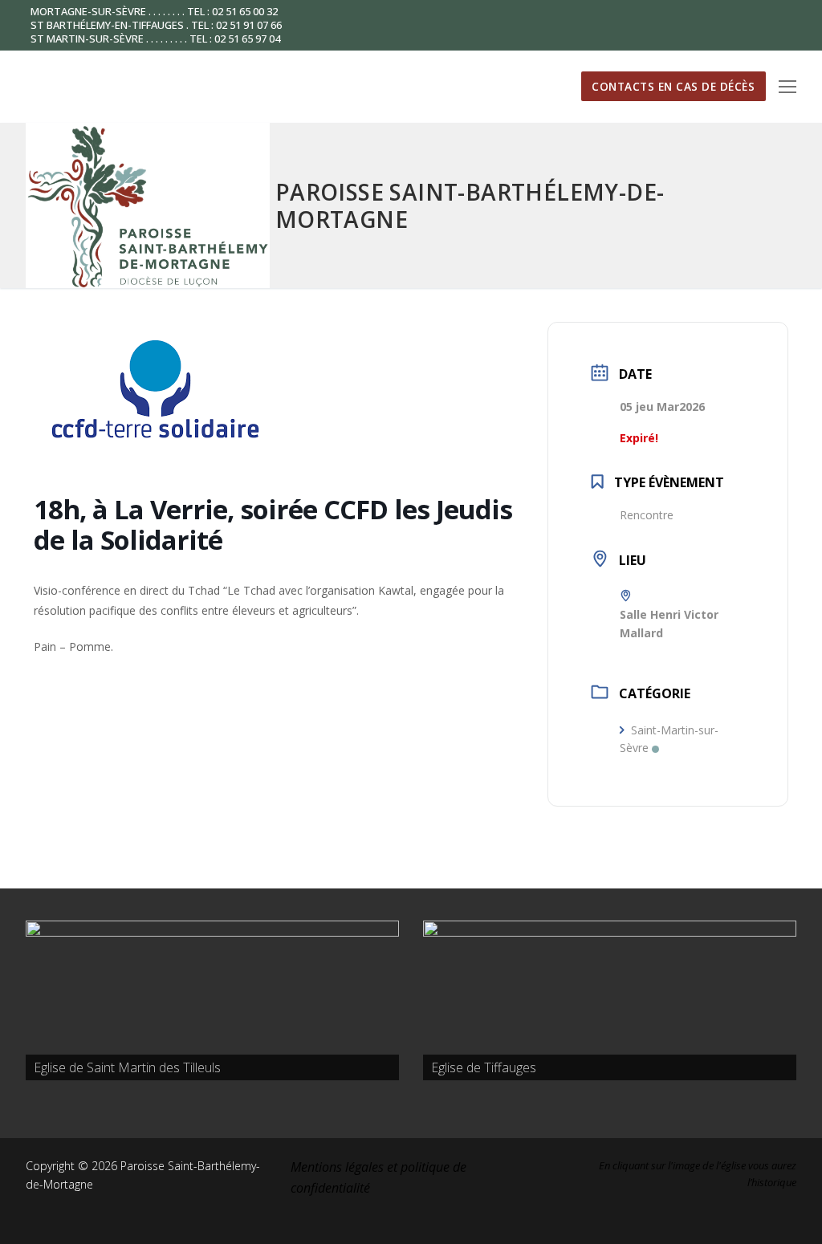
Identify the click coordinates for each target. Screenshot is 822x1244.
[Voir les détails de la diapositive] (212, 1000)
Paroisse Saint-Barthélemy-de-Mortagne (470, 205)
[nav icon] (787, 87)
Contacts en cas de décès (673, 86)
